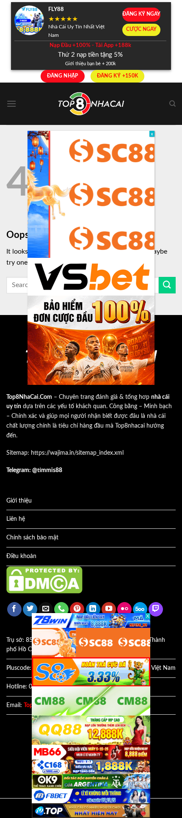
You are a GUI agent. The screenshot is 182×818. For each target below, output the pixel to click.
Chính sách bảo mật (32, 538)
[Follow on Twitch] (156, 609)
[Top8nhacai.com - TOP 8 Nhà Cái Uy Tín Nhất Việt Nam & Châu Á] (91, 104)
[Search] (172, 104)
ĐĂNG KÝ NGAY (141, 14)
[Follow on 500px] (140, 609)
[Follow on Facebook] (14, 609)
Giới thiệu (19, 501)
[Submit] (167, 285)
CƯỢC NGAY (141, 29)
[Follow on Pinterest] (77, 609)
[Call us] (61, 609)
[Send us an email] (46, 609)
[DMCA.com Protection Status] (44, 580)
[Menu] (11, 103)
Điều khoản (21, 556)
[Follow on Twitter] (30, 609)
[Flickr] (124, 609)
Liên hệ (15, 519)
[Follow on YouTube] (109, 609)
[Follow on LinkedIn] (93, 609)
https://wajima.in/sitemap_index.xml (77, 453)
